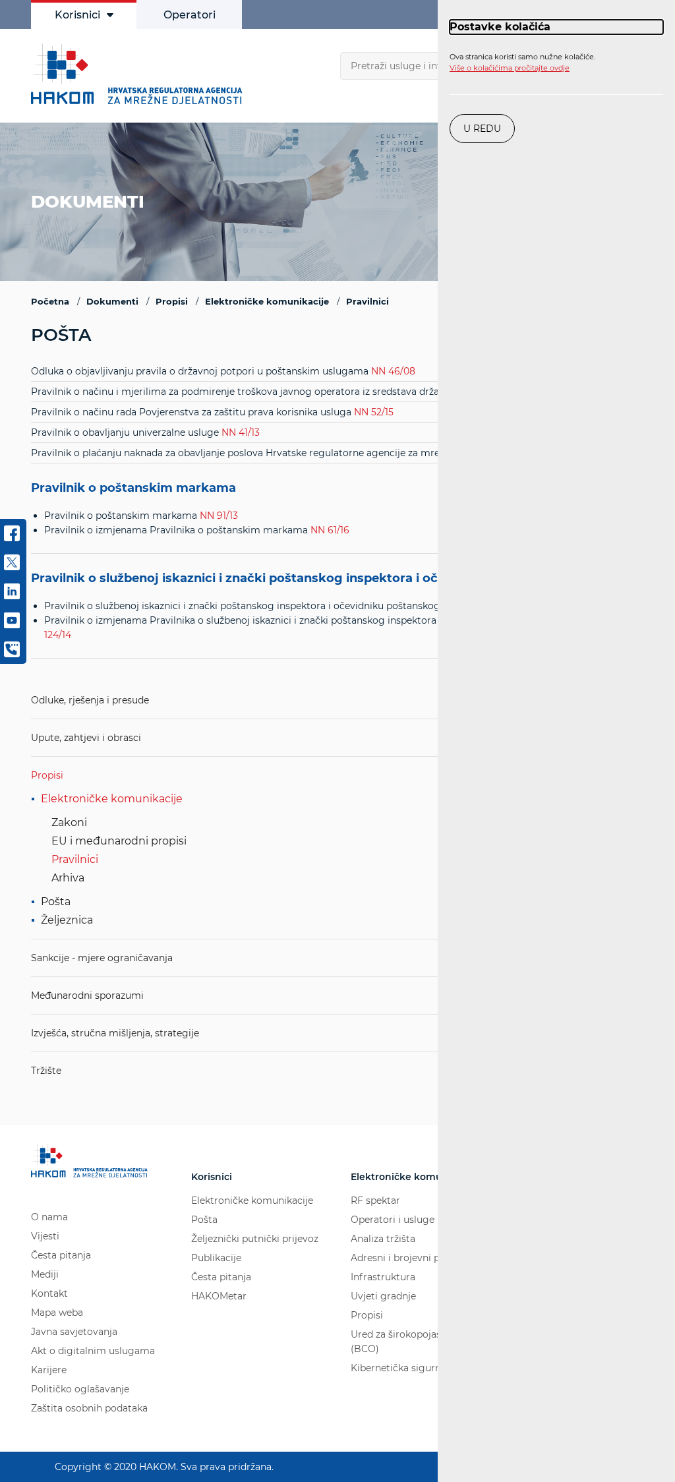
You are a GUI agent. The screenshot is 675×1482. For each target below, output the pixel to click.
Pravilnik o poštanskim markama (133, 488)
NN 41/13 (240, 432)
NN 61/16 (329, 530)
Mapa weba (57, 1313)
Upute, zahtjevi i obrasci (86, 738)
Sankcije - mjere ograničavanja (102, 958)
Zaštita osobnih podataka (89, 1408)
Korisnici (77, 15)
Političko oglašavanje (80, 1389)
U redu (482, 128)
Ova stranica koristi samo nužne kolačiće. (522, 62)
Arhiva (67, 878)
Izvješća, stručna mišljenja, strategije (115, 1033)
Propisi (47, 775)
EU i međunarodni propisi (119, 841)
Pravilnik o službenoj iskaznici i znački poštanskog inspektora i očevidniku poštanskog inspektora (334, 578)
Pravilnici (74, 859)
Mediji (45, 1274)
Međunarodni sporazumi (87, 995)
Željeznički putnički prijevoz (254, 1239)
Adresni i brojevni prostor (409, 1258)
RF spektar (375, 1200)
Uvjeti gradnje (383, 1296)
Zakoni (69, 822)
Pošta (56, 901)
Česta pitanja (61, 1255)
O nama (49, 1217)
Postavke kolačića (500, 26)
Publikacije (216, 1258)
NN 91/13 (219, 515)
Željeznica (67, 920)
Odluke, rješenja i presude (90, 700)
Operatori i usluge (392, 1220)
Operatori (189, 15)
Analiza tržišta (383, 1239)
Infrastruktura (383, 1277)
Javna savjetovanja (74, 1332)
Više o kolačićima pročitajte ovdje (510, 68)
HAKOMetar (219, 1296)
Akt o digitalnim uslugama (93, 1351)
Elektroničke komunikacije (112, 798)
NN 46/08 (393, 371)
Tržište (46, 1071)
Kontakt (49, 1293)
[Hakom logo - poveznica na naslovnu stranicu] (140, 74)
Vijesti (45, 1236)
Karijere (49, 1370)
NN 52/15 (374, 412)
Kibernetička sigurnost (403, 1368)
